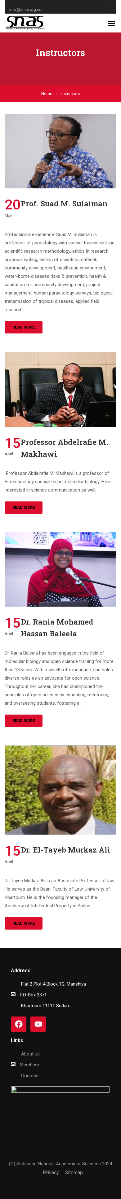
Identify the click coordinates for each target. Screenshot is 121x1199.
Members (29, 1065)
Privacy (51, 1172)
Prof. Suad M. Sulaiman (64, 203)
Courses (29, 1075)
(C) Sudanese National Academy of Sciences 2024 (60, 1164)
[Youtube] (38, 1024)
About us (30, 1054)
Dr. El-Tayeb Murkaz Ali (65, 850)
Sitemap (74, 1172)
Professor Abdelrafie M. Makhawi (64, 448)
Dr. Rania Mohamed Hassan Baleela (57, 627)
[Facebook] (18, 1024)
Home (46, 93)
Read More (23, 327)
